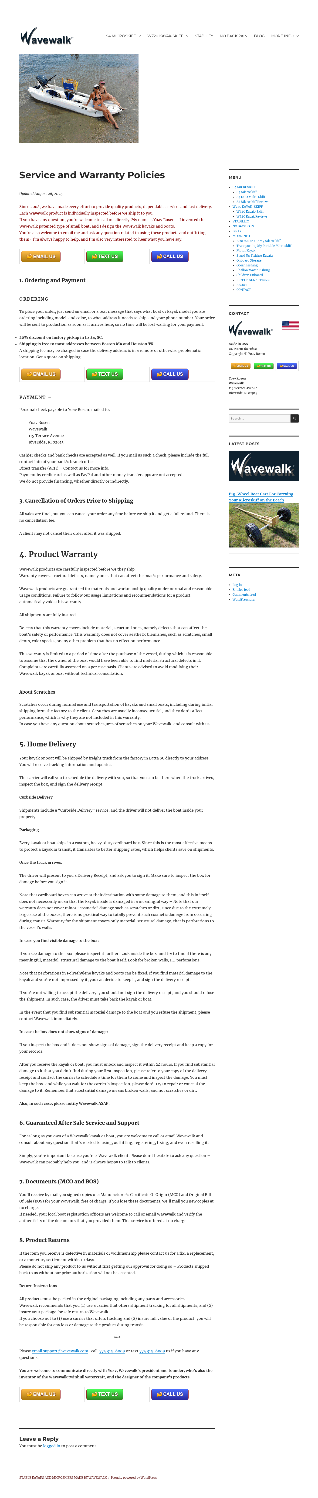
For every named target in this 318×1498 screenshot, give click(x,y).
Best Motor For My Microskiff (259, 241)
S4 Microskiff (247, 192)
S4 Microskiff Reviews (253, 202)
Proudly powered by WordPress (134, 1478)
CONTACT (244, 290)
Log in (237, 585)
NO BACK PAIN (233, 36)
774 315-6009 (112, 1351)
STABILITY (204, 36)
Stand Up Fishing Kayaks (255, 256)
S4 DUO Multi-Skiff (251, 197)
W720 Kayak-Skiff (250, 212)
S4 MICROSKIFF (121, 36)
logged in (51, 1446)
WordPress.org (244, 599)
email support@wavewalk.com (60, 1351)
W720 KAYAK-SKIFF (165, 36)
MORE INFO (282, 36)
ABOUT (242, 285)
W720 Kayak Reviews (252, 216)
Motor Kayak (246, 251)
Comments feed (244, 595)
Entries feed (241, 590)
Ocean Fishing (247, 265)
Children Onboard (250, 275)
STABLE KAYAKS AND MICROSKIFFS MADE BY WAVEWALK (63, 1478)
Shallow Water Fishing (253, 270)
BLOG (259, 36)
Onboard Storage (249, 260)
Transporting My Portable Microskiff (264, 246)
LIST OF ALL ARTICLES (253, 280)
